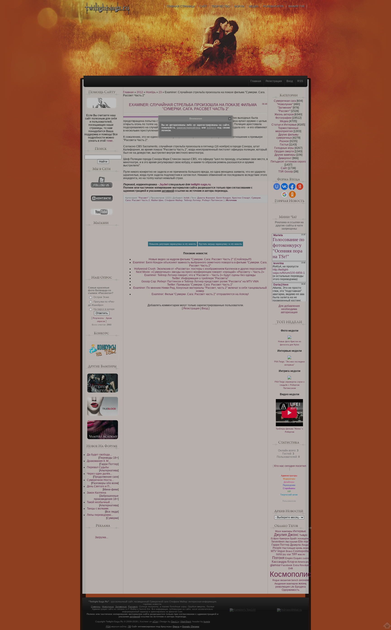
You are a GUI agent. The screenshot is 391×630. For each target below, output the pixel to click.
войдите (211, 127)
